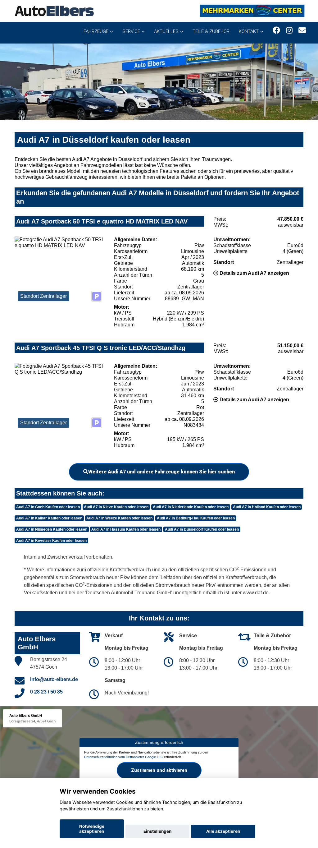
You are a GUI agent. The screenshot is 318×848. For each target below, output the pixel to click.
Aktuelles (166, 31)
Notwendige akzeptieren (91, 829)
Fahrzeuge (96, 31)
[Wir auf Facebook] (276, 30)
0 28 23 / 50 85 (46, 691)
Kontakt (249, 31)
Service (131, 31)
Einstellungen (157, 831)
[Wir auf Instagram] (289, 30)
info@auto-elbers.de (54, 679)
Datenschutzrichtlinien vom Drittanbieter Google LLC (123, 757)
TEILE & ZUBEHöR (211, 31)
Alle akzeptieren (223, 831)
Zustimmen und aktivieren (159, 770)
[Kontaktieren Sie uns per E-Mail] (302, 30)
